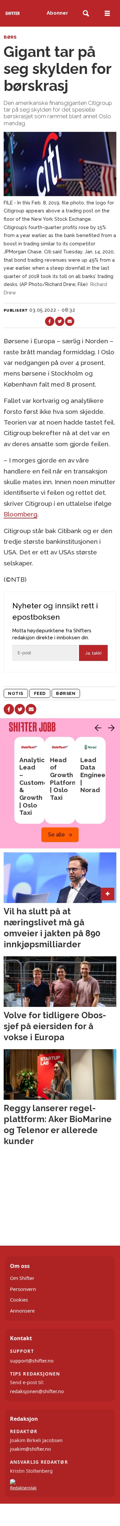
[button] (96, 728)
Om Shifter (22, 1278)
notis (15, 693)
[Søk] (85, 13)
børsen (65, 693)
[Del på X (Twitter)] (59, 321)
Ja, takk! (93, 653)
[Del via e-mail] (69, 321)
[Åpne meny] (107, 13)
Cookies (19, 1300)
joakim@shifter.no (30, 1449)
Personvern (23, 1289)
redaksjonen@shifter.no (37, 1391)
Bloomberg (20, 514)
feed (40, 693)
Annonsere (22, 1311)
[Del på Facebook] (49, 321)
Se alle (56, 834)
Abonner (57, 13)
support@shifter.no (32, 1361)
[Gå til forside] (12, 13)
